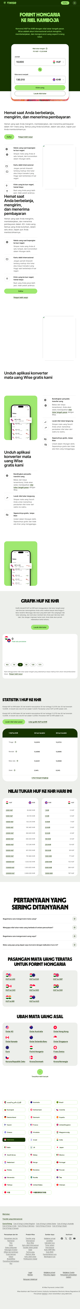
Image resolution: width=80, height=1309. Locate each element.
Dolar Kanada (11, 1041)
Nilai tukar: (6, 1214)
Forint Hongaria (36, 1051)
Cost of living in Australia (65, 1223)
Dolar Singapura (61, 1041)
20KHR (47, 827)
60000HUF (10, 856)
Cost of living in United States (46, 1223)
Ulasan (11, 1256)
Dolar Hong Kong (61, 1031)
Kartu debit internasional (30, 1245)
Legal (30, 1272)
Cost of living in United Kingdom (24, 1223)
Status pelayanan (11, 1247)
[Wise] (10, 3)
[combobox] (58, 62)
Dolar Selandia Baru (38, 1041)
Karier (11, 1245)
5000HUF (9, 816)
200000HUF (10, 873)
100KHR (48, 839)
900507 (44, 1294)
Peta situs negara (49, 1275)
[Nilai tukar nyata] (46, 48)
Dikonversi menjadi (21, 74)
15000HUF (9, 827)
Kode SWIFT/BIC (49, 1250)
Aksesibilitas (11, 1259)
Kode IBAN (49, 1252)
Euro (8, 1051)
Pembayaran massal (30, 1259)
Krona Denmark (36, 1061)
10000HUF (9, 822)
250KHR (48, 844)
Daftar (65, 3)
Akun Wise (30, 1243)
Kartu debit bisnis (30, 1256)
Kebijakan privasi (49, 1272)
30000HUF (10, 839)
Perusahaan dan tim (11, 1238)
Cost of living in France (43, 1226)
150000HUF (10, 867)
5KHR (47, 816)
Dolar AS (9, 1031)
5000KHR (48, 867)
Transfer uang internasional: (12, 1219)
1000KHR (48, 856)
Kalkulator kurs (50, 1243)
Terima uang (30, 1252)
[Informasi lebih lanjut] (15, 742)
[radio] (7, 664)
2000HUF (9, 810)
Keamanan (10, 1241)
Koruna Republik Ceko (15, 1061)
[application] (19, 653)
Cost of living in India (9, 1226)
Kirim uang (40, 88)
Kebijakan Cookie (68, 1272)
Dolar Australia (36, 1031)
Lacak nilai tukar (40, 93)
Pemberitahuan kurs (49, 1254)
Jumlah (17, 57)
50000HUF (10, 850)
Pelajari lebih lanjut (25, 137)
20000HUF (10, 833)
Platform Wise (30, 1254)
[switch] (40, 69)
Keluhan (30, 1275)
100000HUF (10, 862)
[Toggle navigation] (74, 3)
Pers (10, 1243)
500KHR (48, 850)
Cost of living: (7, 1223)
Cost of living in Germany (26, 1226)
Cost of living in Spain (59, 1226)
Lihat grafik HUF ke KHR (38, 722)
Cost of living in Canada (10, 1228)
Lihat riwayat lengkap (40, 778)
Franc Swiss (59, 1051)
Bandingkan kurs (49, 1256)
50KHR (47, 833)
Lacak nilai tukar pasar (13, 722)
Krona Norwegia (61, 1061)
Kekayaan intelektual (30, 1279)
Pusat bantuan (11, 1254)
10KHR (47, 822)
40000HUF (10, 844)
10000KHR (49, 873)
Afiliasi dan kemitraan (11, 1252)
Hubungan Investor (10, 1250)
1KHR (47, 810)
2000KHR (48, 862)
